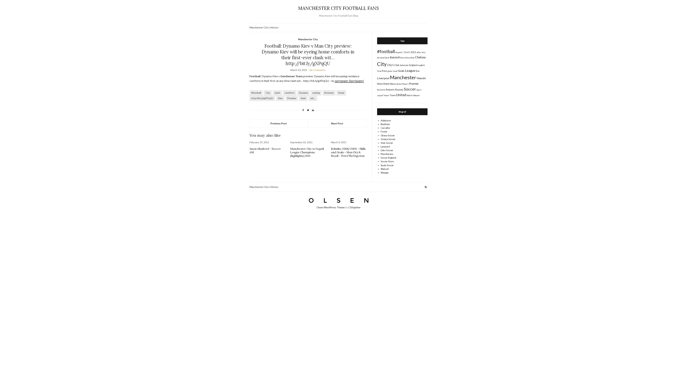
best (412, 57)
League (410, 70)
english (421, 65)
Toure (392, 95)
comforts (290, 92)
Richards (381, 90)
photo (398, 84)
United (401, 95)
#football (256, 92)
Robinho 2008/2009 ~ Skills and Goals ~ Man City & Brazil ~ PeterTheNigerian (348, 152)
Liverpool (383, 78)
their (303, 98)
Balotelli (395, 57)
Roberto (390, 89)
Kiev (280, 98)
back (387, 57)
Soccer (410, 89)
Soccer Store (387, 161)
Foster (384, 131)
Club (396, 65)
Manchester (403, 77)
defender (404, 65)
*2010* (406, 52)
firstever (329, 92)
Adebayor (386, 120)
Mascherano (387, 154)
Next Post (337, 123)
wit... (312, 98)
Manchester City (308, 39)
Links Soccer (387, 150)
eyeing (316, 92)
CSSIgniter (354, 207)
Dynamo (303, 92)
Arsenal (381, 57)
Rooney (399, 89)
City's (390, 64)
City (268, 92)
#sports (399, 52)
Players (405, 84)
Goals (401, 70)
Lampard (385, 146)
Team (386, 95)
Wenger (385, 172)
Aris (424, 52)
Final (379, 71)
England (413, 65)
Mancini (421, 78)
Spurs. (419, 90)
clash (277, 92)
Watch (410, 95)
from (384, 70)
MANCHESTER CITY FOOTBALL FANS (338, 8)
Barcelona (405, 57)
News (393, 84)
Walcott (385, 169)
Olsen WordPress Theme (330, 207)
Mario (380, 83)
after (419, 52)
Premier (414, 83)
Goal (395, 71)
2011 (413, 52)
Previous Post (278, 123)
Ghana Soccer (388, 135)
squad (380, 95)
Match (386, 83)
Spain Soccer (387, 165)
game (390, 71)
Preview (291, 98)
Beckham (385, 124)
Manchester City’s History (263, 27)
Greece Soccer (388, 139)
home (341, 92)
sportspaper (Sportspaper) (349, 80)
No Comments (317, 69)
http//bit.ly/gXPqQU (262, 98)
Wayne (416, 95)
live (417, 70)
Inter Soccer (387, 142)
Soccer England (388, 157)
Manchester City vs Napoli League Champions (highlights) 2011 (307, 152)
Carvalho (385, 127)
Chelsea (420, 57)
